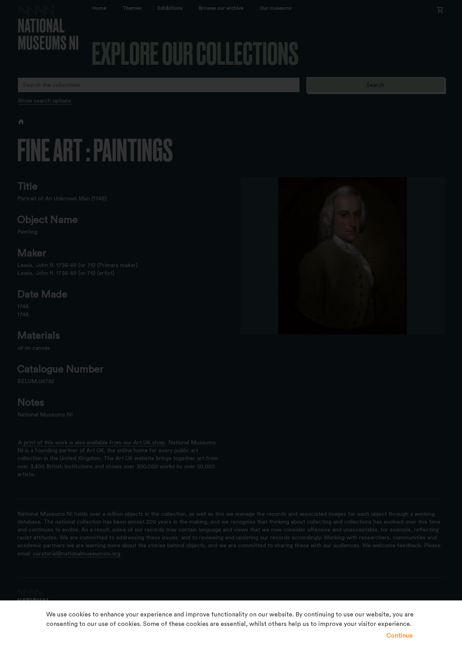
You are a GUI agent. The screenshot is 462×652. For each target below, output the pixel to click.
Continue (399, 635)
